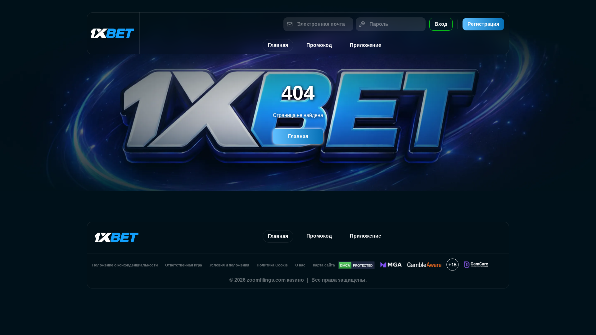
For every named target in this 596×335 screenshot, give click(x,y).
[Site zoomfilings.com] (113, 33)
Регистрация (483, 24)
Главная (278, 45)
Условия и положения (229, 265)
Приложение (365, 45)
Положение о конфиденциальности (125, 265)
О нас (300, 265)
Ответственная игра (183, 265)
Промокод (319, 45)
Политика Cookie (272, 265)
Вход (441, 24)
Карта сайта (324, 265)
